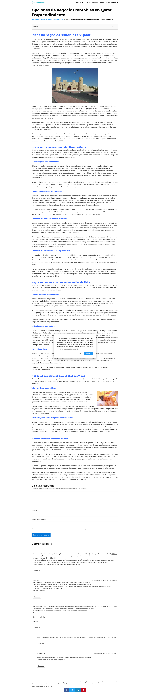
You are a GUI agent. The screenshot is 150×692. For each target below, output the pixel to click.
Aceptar (88, 354)
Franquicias (79, 2)
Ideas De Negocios (92, 2)
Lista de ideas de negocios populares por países (47, 19)
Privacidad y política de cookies (69, 349)
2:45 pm (113, 653)
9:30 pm (114, 554)
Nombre (35, 510)
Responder (37, 570)
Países (102, 2)
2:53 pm (113, 637)
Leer (79, 354)
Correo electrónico (39, 519)
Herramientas (111, 2)
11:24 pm (114, 580)
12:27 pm (114, 606)
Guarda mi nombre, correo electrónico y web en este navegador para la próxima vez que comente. (63, 529)
